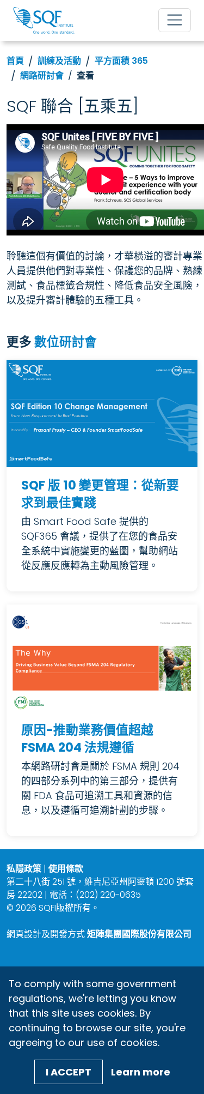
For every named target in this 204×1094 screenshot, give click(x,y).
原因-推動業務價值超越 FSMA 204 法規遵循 (87, 739)
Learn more (140, 1072)
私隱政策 (24, 868)
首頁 (15, 61)
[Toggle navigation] (174, 20)
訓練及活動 (59, 61)
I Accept (68, 1072)
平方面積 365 (121, 61)
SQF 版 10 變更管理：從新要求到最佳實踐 (100, 494)
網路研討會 (42, 75)
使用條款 (65, 868)
